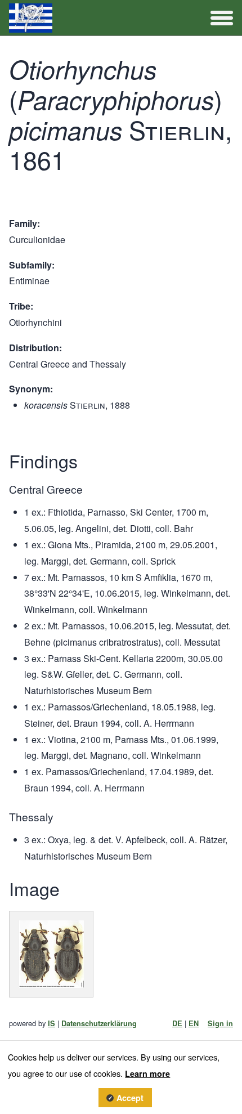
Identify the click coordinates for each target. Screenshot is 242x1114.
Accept (130, 1097)
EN (194, 1023)
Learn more (147, 1073)
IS (51, 1023)
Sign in (220, 1023)
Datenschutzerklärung (99, 1023)
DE (177, 1023)
